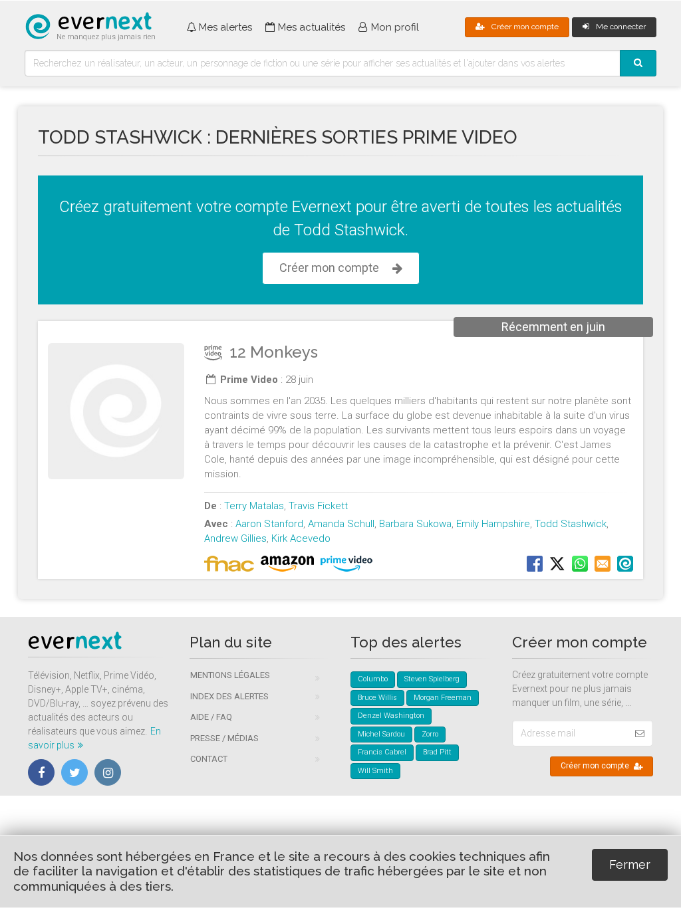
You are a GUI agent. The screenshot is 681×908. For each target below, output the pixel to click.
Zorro (430, 734)
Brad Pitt (437, 752)
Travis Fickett (318, 506)
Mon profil (395, 27)
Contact (208, 759)
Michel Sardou (381, 734)
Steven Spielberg (432, 679)
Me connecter (621, 26)
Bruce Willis (377, 697)
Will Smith (375, 770)
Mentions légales (230, 675)
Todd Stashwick (571, 524)
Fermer (629, 864)
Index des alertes (229, 696)
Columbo (373, 679)
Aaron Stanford (269, 524)
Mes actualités (311, 27)
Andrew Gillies (235, 538)
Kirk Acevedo (301, 538)
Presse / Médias (224, 738)
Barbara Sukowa (415, 524)
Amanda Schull (341, 524)
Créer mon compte (525, 26)
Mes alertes (225, 27)
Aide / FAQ (211, 717)
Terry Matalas (254, 506)
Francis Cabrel (382, 752)
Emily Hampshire (493, 524)
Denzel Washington (391, 715)
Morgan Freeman (443, 697)
